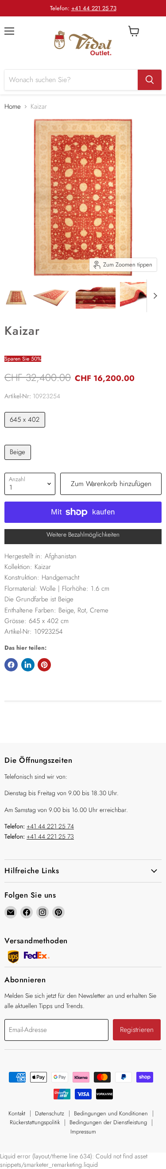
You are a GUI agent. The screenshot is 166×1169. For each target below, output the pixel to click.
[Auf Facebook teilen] (11, 664)
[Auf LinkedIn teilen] (28, 664)
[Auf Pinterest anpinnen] (44, 664)
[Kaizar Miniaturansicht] (16, 295)
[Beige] (18, 462)
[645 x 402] (25, 430)
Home (12, 106)
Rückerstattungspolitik (35, 1122)
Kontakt (16, 1113)
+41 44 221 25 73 (93, 8)
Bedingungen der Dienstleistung (108, 1122)
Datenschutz (49, 1113)
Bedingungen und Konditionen (111, 1113)
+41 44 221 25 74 (50, 826)
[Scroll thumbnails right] (154, 295)
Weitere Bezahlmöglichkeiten (83, 534)
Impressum (83, 1131)
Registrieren (137, 1029)
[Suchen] (150, 80)
